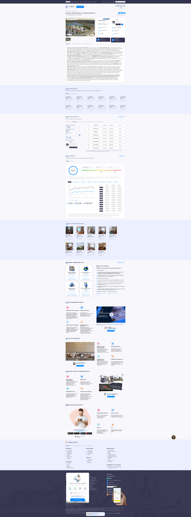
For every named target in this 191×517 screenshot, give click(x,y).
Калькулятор (100, 121)
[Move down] (75, 360)
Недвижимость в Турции (112, 467)
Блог (88, 491)
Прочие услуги (89, 445)
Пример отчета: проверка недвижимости (101, 293)
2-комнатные (69, 451)
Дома (68, 464)
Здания (109, 453)
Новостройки (68, 121)
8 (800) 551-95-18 (120, 6)
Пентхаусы (69, 458)
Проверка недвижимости (92, 480)
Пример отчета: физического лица (113, 293)
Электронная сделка (75, 1)
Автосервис (110, 457)
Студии (68, 457)
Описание (68, 43)
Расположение (87, 43)
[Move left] (71, 360)
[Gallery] (77, 360)
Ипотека (90, 1)
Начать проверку (121, 262)
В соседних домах (74, 93)
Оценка (81, 1)
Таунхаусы (69, 466)
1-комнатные (69, 450)
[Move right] (72, 360)
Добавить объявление (120, 1)
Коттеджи (69, 463)
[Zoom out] (67, 360)
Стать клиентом (111, 330)
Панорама (69, 34)
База (109, 459)
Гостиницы (110, 461)
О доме (72, 43)
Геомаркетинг (90, 486)
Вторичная (74, 121)
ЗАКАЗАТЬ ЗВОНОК (77, 499)
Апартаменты (69, 456)
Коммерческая (81, 121)
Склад (109, 458)
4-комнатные (69, 453)
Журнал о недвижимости (92, 489)
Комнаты (68, 454)
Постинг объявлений (91, 483)
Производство (110, 460)
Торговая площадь (111, 454)
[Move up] (74, 360)
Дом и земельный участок (91, 121)
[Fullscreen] (79, 360)
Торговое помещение (112, 455)
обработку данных (77, 496)
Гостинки (68, 455)
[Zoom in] (69, 360)
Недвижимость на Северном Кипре (114, 466)
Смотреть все (121, 116)
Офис (109, 452)
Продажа (68, 445)
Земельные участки (70, 467)
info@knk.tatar (111, 482)
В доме (67, 93)
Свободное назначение (112, 456)
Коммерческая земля (112, 451)
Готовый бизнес (111, 450)
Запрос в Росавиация (101, 325)
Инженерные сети (79, 43)
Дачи (68, 465)
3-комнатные (69, 452)
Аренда (72, 445)
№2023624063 (118, 513)
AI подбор (94, 1)
